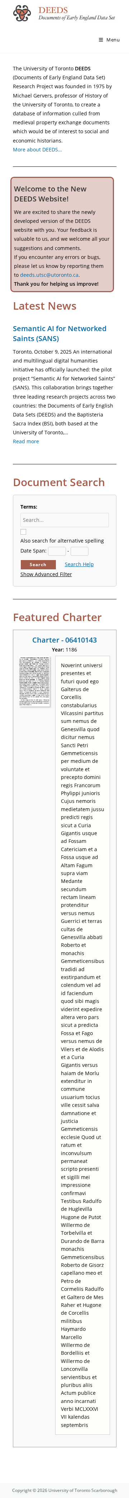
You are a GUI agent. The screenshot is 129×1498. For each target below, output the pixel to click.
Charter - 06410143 (64, 640)
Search (38, 564)
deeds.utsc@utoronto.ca (49, 274)
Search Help (79, 564)
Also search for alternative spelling (62, 540)
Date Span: (33, 550)
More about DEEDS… (37, 149)
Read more (26, 441)
